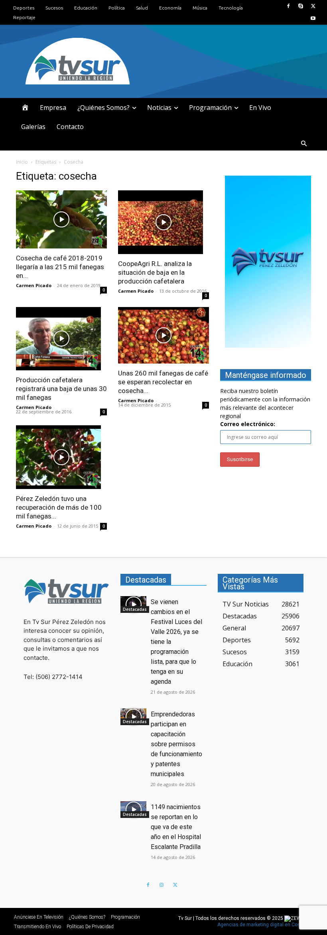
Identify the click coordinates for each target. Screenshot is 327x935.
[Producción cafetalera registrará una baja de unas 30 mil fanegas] (61, 339)
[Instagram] (161, 885)
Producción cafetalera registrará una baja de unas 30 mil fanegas (61, 388)
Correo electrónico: (247, 424)
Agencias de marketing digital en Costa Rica (266, 924)
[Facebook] (288, 6)
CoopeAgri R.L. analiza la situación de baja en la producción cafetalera (155, 272)
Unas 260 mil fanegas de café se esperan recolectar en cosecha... (163, 382)
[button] (303, 143)
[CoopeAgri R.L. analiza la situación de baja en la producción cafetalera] (163, 222)
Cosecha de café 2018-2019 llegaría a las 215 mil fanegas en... (60, 267)
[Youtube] (313, 18)
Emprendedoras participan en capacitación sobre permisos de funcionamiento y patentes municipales (176, 744)
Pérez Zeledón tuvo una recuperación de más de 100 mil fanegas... (59, 507)
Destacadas (135, 609)
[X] (313, 6)
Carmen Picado (33, 285)
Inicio (22, 161)
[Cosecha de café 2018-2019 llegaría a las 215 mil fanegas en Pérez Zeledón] (61, 219)
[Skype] (301, 6)
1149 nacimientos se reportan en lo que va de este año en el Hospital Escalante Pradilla (176, 827)
